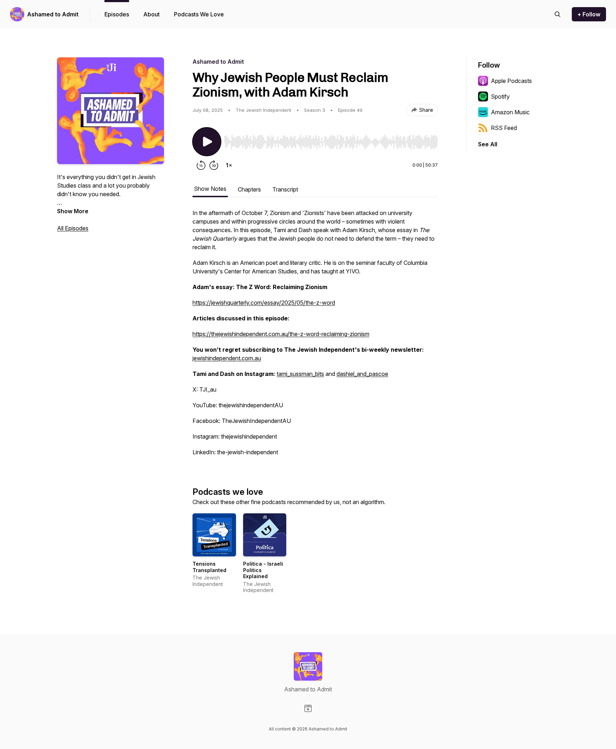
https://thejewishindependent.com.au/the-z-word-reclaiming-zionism (280, 333)
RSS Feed (504, 127)
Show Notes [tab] (210, 188)
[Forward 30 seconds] (214, 165)
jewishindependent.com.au (226, 358)
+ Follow (589, 14)
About (151, 14)
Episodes (116, 14)
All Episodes (72, 228)
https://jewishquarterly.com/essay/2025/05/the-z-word (263, 302)
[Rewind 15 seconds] (201, 165)
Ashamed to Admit (52, 14)
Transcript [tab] (285, 189)
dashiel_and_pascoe (362, 373)
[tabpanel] (315, 336)
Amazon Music (510, 112)
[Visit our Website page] (308, 708)
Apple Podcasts (511, 80)
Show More (72, 211)
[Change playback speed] (229, 165)
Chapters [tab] (249, 189)
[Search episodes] (557, 14)
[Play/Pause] (206, 141)
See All (487, 144)
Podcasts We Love (199, 14)
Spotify (500, 96)
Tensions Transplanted (209, 567)
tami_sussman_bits (300, 373)
